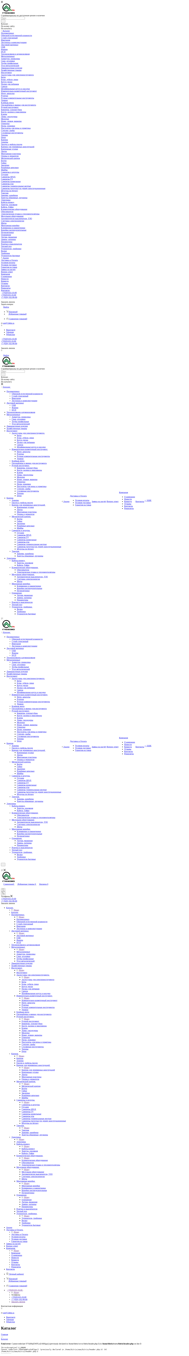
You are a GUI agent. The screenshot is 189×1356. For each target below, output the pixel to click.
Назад (16, 910)
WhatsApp (10, 334)
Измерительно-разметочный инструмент (39, 1000)
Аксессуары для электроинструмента (38, 979)
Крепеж (19, 1058)
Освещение (27, 1200)
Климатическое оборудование (35, 1160)
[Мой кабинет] (2, 868)
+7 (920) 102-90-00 (9, 297)
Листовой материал (25, 935)
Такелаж (25, 1130)
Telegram (10, 332)
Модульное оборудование (33, 1172)
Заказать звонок (18, 1302)
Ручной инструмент (30, 1021)
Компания (15, 1253)
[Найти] (3, 21)
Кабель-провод (28, 1149)
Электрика (21, 1142)
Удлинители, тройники (32, 1218)
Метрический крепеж (31, 1086)
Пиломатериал (22, 919)
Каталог (14, 912)
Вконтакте (10, 330)
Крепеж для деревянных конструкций (38, 1070)
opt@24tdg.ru (8, 323)
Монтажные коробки (31, 1186)
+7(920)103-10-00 (9, 293)
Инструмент (21, 972)
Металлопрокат (23, 952)
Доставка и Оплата (19, 1234)
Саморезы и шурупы (31, 1105)
